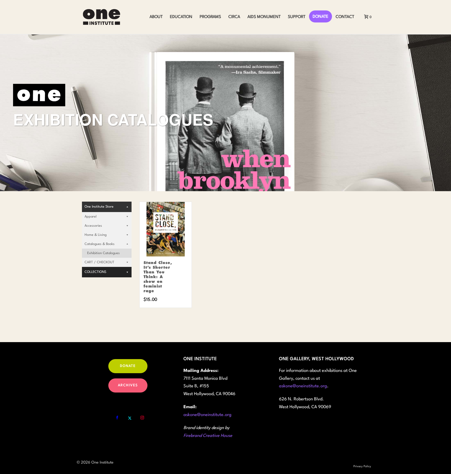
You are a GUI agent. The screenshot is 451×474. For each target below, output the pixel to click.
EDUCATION (181, 17)
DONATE (320, 17)
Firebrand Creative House (207, 436)
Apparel (91, 216)
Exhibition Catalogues (103, 253)
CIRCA (234, 17)
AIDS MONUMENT (264, 17)
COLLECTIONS (95, 272)
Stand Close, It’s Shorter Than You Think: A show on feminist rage (158, 276)
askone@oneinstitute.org (207, 415)
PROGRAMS (210, 17)
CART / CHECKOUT (99, 262)
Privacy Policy (362, 466)
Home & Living (95, 235)
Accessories (93, 225)
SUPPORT (296, 17)
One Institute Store (99, 206)
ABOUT (156, 17)
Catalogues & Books (100, 244)
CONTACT (345, 17)
